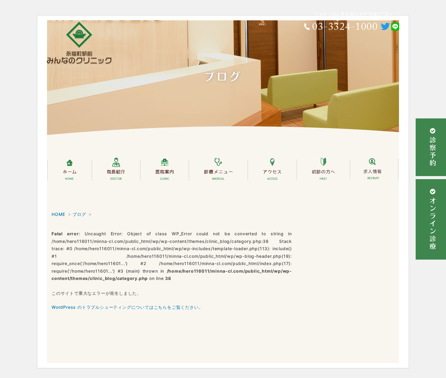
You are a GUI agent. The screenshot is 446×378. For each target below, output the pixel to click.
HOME (58, 214)
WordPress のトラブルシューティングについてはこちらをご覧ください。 (127, 307)
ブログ (79, 214)
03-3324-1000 (345, 28)
